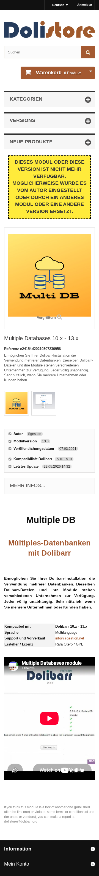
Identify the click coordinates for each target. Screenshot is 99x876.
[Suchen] (88, 52)
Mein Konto (16, 864)
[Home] (49, 29)
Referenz (12, 349)
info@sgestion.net (69, 638)
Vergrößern (46, 317)
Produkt (58, 72)
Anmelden (84, 4)
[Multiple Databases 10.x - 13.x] (16, 403)
